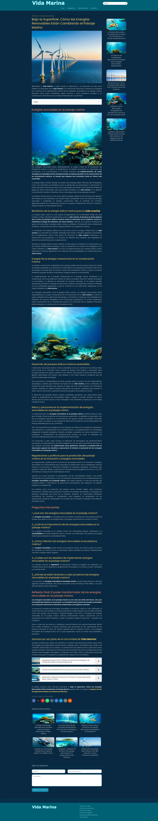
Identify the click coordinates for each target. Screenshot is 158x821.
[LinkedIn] (56, 701)
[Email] (65, 701)
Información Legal (85, 806)
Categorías (70, 8)
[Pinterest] (43, 701)
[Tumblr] (52, 701)
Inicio (63, 8)
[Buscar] (126, 3)
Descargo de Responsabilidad (89, 815)
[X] (38, 701)
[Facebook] (34, 701)
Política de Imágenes (86, 813)
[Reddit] (70, 701)
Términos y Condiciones (87, 808)
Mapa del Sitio (84, 817)
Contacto (93, 8)
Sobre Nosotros (83, 8)
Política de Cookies (85, 810)
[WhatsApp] (47, 701)
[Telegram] (61, 701)
